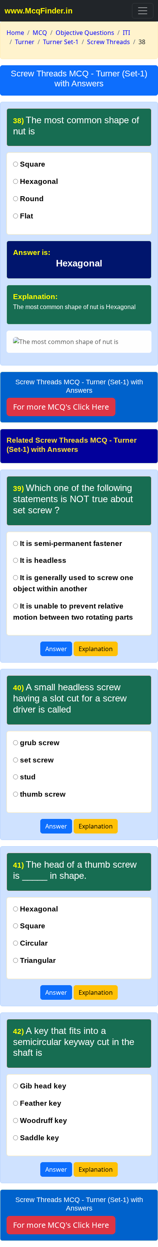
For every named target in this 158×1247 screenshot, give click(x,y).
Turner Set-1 (61, 42)
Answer (56, 649)
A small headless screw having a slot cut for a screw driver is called (70, 698)
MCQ (40, 32)
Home (15, 32)
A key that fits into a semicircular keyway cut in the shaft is (73, 1041)
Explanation (96, 649)
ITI (126, 32)
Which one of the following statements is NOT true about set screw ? (73, 499)
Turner (25, 42)
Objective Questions (85, 32)
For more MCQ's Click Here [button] (61, 407)
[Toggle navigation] (142, 10)
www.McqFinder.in (38, 11)
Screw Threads (108, 42)
